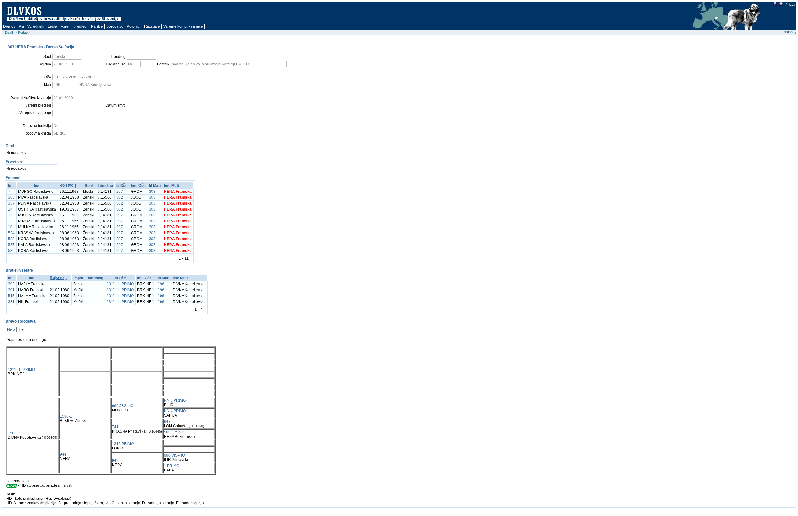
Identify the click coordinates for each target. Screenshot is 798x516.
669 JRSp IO (122, 406)
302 (11, 284)
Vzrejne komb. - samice (183, 26)
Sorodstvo (114, 26)
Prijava (790, 4)
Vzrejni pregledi (74, 26)
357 (11, 203)
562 (119, 197)
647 (167, 421)
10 (10, 227)
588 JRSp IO (174, 432)
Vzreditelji (35, 26)
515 (11, 296)
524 (11, 233)
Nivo (11, 329)
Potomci (134, 26)
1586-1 (66, 416)
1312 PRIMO (123, 444)
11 (10, 215)
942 (115, 460)
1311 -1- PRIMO (120, 284)
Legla (52, 26)
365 (11, 197)
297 (119, 191)
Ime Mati (171, 185)
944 (63, 454)
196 (161, 284)
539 (11, 251)
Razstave (152, 26)
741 (115, 427)
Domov (9, 26)
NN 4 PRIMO (175, 411)
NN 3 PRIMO (175, 400)
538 (11, 239)
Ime (37, 185)
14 (10, 209)
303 (152, 191)
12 (10, 221)
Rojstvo (66, 185)
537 (11, 245)
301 (11, 290)
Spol (89, 185)
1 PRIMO (171, 466)
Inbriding (105, 185)
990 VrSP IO (174, 455)
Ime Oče (138, 185)
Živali (9, 32)
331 (11, 302)
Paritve (97, 26)
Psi (21, 26)
